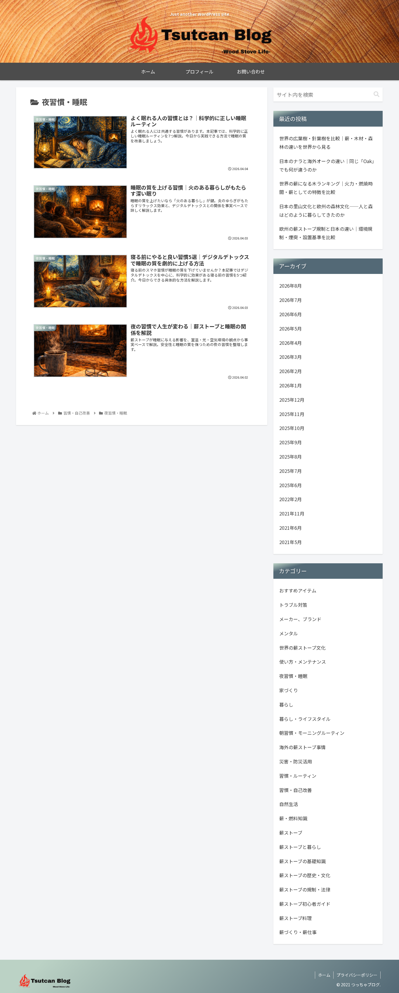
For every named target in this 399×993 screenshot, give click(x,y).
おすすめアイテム (297, 590)
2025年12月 (291, 399)
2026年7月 (290, 300)
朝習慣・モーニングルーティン (311, 733)
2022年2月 (290, 499)
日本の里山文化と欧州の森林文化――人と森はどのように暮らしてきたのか (326, 210)
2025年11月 (291, 413)
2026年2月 (290, 371)
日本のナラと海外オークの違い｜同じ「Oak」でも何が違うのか (328, 165)
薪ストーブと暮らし (300, 846)
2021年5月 (290, 542)
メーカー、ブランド (300, 619)
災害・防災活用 (295, 761)
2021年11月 (291, 513)
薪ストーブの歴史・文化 (304, 875)
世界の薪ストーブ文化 (302, 647)
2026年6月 (290, 314)
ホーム (324, 975)
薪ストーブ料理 (295, 918)
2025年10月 (291, 428)
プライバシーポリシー (356, 975)
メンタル (288, 633)
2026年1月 (290, 385)
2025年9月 (290, 442)
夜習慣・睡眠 (293, 676)
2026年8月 (290, 285)
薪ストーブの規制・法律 (304, 889)
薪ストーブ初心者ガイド (304, 903)
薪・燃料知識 (293, 818)
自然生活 (288, 804)
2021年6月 (290, 527)
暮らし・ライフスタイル (305, 718)
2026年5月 (290, 328)
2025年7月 (290, 470)
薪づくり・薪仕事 (298, 932)
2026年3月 (290, 357)
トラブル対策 (293, 605)
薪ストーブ (290, 832)
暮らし (286, 704)
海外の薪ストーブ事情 (302, 747)
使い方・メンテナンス (302, 661)
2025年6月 (290, 485)
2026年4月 (290, 342)
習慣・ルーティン (297, 775)
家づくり (288, 690)
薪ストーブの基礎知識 (302, 861)
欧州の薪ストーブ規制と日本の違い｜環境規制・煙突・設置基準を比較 (325, 233)
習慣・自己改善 (295, 789)
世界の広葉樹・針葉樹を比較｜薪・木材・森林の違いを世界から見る (326, 142)
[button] (376, 94)
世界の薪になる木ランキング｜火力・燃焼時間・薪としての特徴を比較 (326, 187)
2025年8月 (290, 456)
